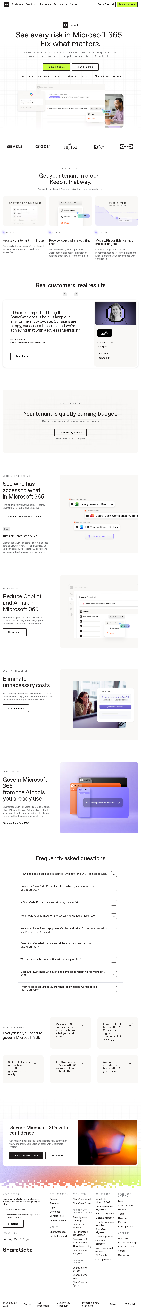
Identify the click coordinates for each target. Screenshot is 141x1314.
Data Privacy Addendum (63, 1304)
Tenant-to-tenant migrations (104, 1208)
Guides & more (125, 1205)
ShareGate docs (58, 1232)
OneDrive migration (100, 1242)
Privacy (114, 1304)
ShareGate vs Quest (80, 1276)
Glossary (122, 1218)
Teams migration (104, 1236)
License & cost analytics (80, 1252)
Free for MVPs (126, 1246)
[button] (17, 4)
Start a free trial (106, 4)
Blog (120, 1201)
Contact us (123, 1255)
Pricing (53, 1199)
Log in (53, 1207)
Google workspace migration (105, 1223)
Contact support (58, 1236)
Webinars (123, 1209)
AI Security (101, 1255)
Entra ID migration (104, 1213)
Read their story (24, 356)
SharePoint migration (101, 1231)
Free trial (54, 1203)
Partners (122, 1222)
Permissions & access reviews (80, 1241)
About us (123, 1238)
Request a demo (127, 4)
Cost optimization (104, 1259)
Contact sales (58, 1155)
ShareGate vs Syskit (80, 1284)
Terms (27, 1304)
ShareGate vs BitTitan (80, 1269)
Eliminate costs (16, 708)
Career (121, 1250)
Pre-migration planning (80, 1219)
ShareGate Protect (82, 1203)
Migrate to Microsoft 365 (102, 1200)
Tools (121, 1214)
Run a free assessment (26, 1155)
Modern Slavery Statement (90, 1304)
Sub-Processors (43, 1304)
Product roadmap (127, 1242)
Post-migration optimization (80, 1233)
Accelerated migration (79, 1226)
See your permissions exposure (24, 516)
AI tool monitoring (82, 1246)
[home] (6, 4)
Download (55, 1211)
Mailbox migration (104, 1217)
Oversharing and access (104, 1249)
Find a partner (125, 1226)
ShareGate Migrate (82, 1199)
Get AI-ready (14, 632)
